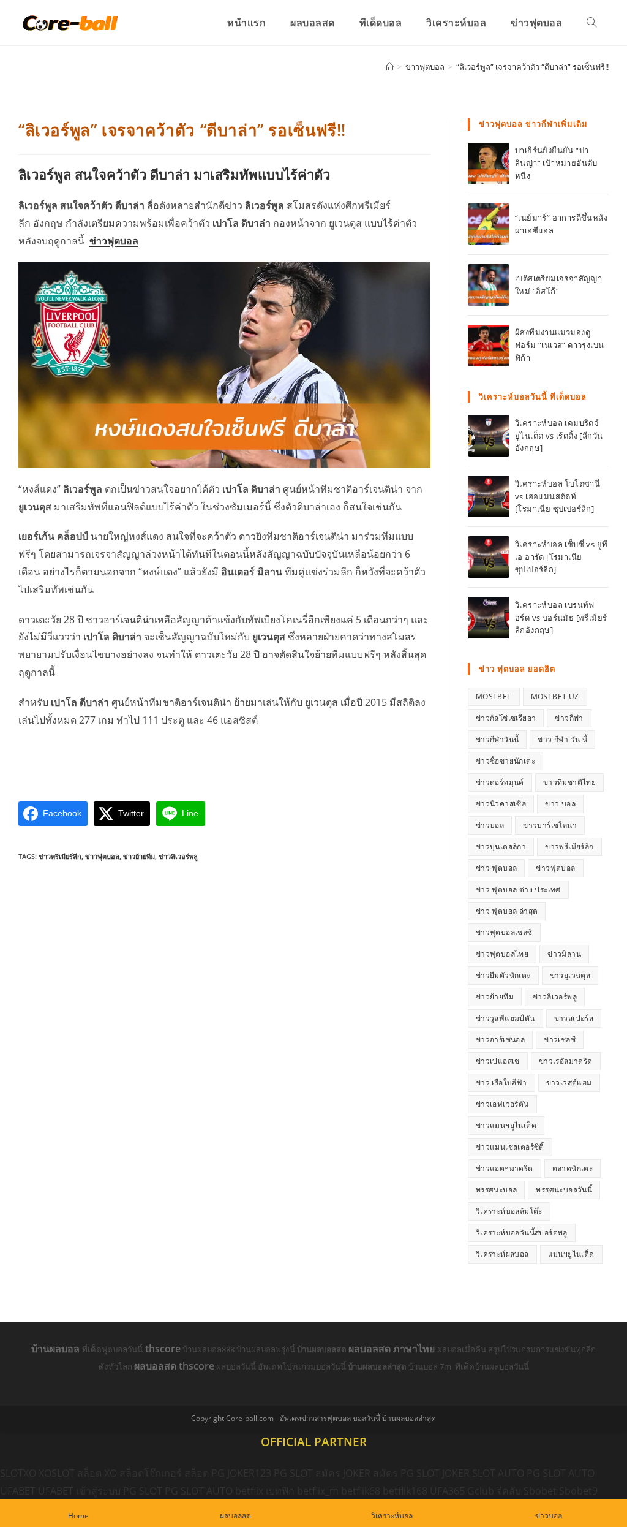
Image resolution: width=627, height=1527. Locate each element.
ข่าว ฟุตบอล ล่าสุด (507, 911)
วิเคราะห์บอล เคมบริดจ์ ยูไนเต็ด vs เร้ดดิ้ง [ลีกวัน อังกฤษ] (559, 435)
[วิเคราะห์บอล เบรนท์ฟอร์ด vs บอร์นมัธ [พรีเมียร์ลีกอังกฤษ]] (488, 617)
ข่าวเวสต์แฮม (569, 1082)
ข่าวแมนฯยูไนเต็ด (506, 1125)
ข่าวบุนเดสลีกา (501, 846)
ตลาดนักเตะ (572, 1168)
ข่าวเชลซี (560, 1039)
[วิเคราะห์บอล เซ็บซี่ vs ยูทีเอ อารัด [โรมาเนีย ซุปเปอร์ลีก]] (488, 557)
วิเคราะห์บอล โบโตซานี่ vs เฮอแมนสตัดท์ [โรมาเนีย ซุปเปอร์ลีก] (557, 496)
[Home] (390, 66)
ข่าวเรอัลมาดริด (566, 1061)
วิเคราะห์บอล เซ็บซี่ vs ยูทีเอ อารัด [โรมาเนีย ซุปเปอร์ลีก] (561, 557)
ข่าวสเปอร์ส (574, 1018)
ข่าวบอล (490, 825)
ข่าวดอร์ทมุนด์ (500, 782)
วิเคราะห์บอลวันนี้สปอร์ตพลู (522, 1232)
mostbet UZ (555, 696)
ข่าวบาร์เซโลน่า (550, 825)
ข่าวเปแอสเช (498, 1061)
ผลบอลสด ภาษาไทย (392, 1348)
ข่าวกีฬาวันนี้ (497, 739)
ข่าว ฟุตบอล (496, 868)
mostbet (494, 696)
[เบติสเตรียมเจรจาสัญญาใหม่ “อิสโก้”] (488, 285)
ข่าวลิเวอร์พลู (178, 856)
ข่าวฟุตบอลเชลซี (504, 932)
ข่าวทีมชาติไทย (569, 782)
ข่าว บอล (560, 803)
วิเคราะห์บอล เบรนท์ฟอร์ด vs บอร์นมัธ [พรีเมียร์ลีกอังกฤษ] (561, 617)
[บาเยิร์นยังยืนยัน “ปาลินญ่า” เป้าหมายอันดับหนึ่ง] (488, 163)
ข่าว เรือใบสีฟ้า (501, 1082)
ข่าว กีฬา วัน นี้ (562, 739)
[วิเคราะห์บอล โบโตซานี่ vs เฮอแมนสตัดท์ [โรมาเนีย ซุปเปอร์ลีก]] (488, 496)
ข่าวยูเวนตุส (570, 975)
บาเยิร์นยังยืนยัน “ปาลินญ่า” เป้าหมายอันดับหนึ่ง (556, 163)
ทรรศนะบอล (496, 1189)
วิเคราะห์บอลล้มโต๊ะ (509, 1211)
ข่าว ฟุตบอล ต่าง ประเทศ (518, 889)
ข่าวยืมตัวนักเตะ (503, 975)
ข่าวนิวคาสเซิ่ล (501, 803)
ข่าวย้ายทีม (139, 856)
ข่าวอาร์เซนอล (500, 1039)
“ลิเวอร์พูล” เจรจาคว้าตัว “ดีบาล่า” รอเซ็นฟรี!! (532, 66)
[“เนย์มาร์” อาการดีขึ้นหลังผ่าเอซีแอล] (488, 224)
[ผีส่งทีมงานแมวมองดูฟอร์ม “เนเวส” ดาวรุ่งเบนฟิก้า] (488, 345)
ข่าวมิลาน (564, 954)
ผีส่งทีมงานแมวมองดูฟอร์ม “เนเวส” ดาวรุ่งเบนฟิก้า (559, 345)
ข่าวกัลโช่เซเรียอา (506, 718)
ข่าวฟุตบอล (113, 241)
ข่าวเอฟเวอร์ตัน (502, 1104)
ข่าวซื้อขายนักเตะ (505, 761)
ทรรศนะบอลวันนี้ (564, 1189)
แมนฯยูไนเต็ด (571, 1254)
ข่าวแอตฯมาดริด (504, 1168)
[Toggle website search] (591, 22)
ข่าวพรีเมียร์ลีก (60, 856)
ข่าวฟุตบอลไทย (502, 954)
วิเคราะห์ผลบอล (502, 1254)
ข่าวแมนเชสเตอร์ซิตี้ (510, 1147)
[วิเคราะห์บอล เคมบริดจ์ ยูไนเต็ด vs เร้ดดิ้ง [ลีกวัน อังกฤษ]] (488, 436)
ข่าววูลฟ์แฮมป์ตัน (505, 1018)
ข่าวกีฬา (569, 718)
